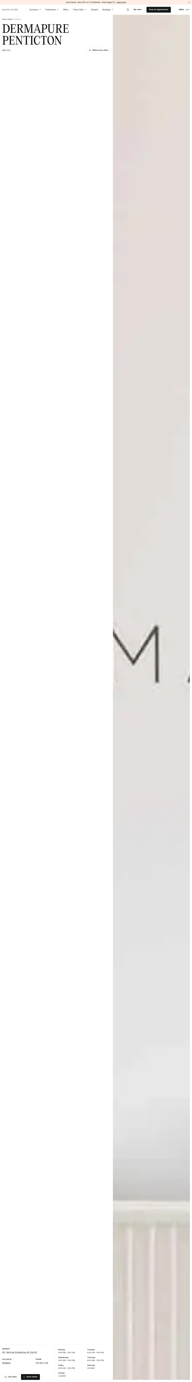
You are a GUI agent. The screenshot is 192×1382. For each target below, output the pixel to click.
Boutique (106, 10)
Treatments (50, 10)
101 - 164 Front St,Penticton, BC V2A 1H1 (19, 1352)
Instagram (6, 1363)
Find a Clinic (78, 10)
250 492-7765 (42, 1363)
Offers (66, 10)
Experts (94, 10)
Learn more (121, 2)
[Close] (189, 2)
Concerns (33, 10)
